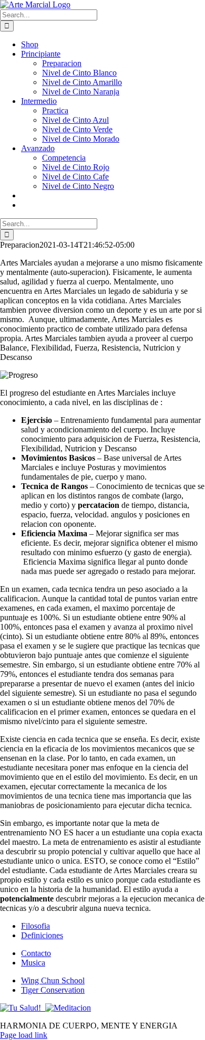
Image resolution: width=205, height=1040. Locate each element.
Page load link (23, 1035)
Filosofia (35, 925)
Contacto (36, 953)
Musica (33, 962)
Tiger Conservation (53, 989)
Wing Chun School (53, 980)
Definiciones (42, 935)
